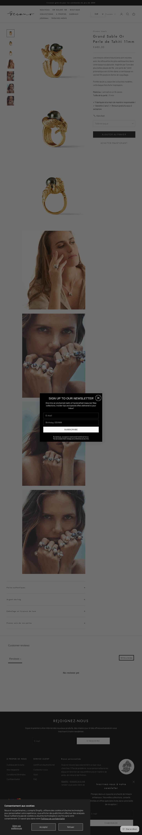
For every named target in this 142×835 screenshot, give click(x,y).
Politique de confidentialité (53, 818)
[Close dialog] (98, 398)
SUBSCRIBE (71, 429)
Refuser (70, 827)
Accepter (44, 827)
